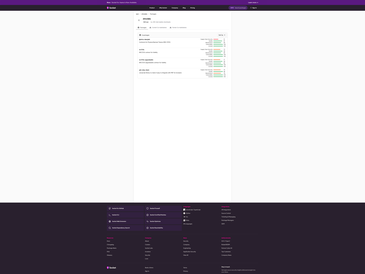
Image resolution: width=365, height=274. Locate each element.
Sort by (221, 35)
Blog (184, 8)
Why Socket (163, 8)
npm (137, 14)
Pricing (192, 8)
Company (175, 8)
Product (152, 8)
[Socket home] (111, 8)
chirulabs (144, 14)
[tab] (142, 27)
